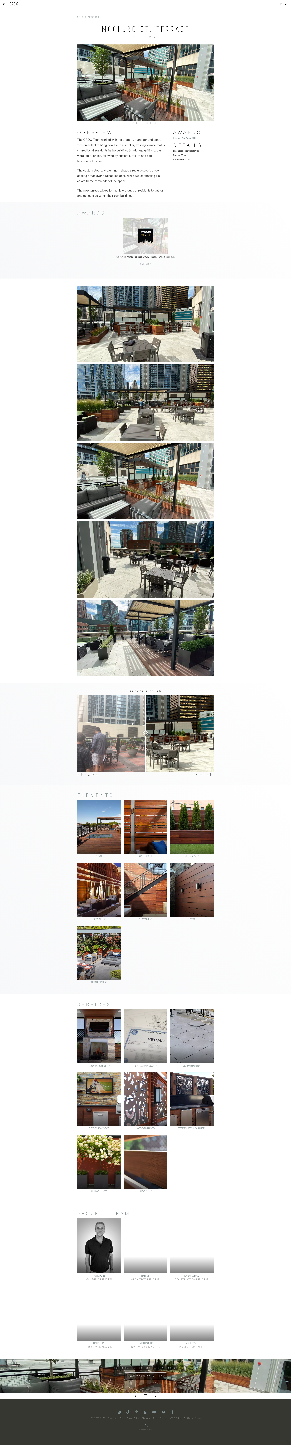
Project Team (103, 1213)
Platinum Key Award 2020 (185, 137)
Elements (95, 795)
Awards (91, 213)
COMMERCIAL (145, 37)
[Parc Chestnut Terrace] (155, 1396)
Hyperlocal (149, 1430)
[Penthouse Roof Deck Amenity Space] (135, 1396)
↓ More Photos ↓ (145, 123)
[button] (4, 4)
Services (94, 1004)
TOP (145, 1427)
